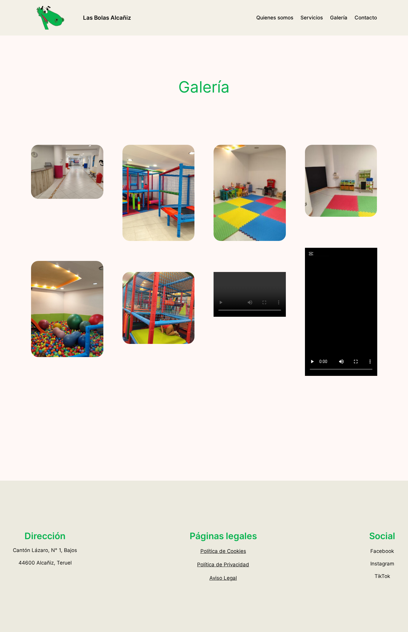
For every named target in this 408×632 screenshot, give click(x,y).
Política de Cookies (223, 551)
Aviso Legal (223, 578)
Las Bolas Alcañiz (107, 17)
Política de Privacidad (223, 565)
